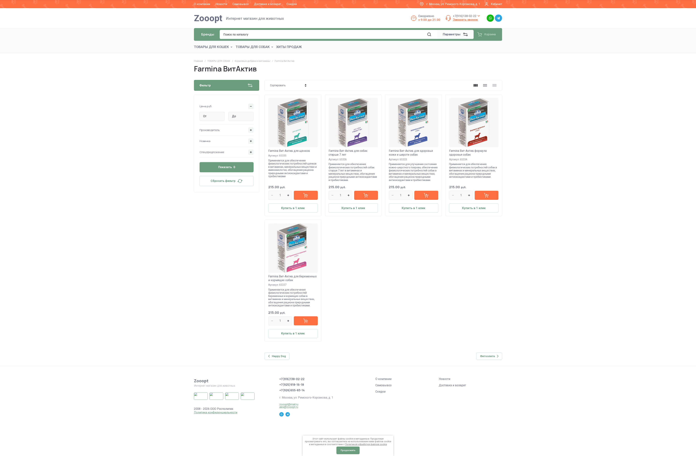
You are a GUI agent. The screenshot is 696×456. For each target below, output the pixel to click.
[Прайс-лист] (494, 85)
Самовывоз (383, 385)
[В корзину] (306, 195)
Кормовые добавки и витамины (252, 61)
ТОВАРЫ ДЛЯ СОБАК (218, 61)
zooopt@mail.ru (288, 404)
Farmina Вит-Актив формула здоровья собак (468, 152)
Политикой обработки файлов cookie (366, 444)
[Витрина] (475, 85)
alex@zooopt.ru (288, 407)
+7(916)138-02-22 (465, 16)
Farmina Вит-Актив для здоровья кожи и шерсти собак (411, 152)
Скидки (380, 391)
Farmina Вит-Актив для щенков (289, 151)
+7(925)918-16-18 (291, 385)
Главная (198, 61)
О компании (383, 379)
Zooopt (208, 18)
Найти (429, 34)
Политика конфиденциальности (215, 412)
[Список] (485, 85)
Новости (444, 379)
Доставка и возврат (452, 385)
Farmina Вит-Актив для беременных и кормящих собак (292, 278)
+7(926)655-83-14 (292, 390)
